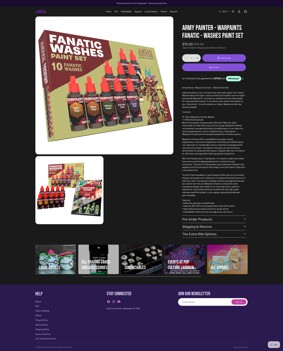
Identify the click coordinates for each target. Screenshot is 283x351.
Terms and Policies (240, 347)
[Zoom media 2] (69, 190)
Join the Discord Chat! (45, 338)
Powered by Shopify (64, 347)
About (38, 301)
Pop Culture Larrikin (48, 347)
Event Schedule (42, 310)
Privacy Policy (41, 320)
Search (38, 315)
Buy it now (214, 67)
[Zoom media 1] (104, 85)
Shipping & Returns (197, 226)
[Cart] (245, 11)
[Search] (233, 11)
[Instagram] (113, 302)
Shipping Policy (42, 329)
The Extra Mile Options (199, 234)
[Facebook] (108, 302)
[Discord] (119, 302)
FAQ (37, 306)
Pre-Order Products (197, 219)
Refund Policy (41, 324)
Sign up (239, 302)
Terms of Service (42, 334)
